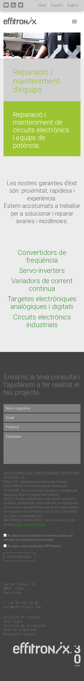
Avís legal (13, 621)
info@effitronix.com (22, 607)
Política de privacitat (25, 625)
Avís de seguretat (20, 629)
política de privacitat (29, 524)
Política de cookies (22, 617)
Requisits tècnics (20, 634)
